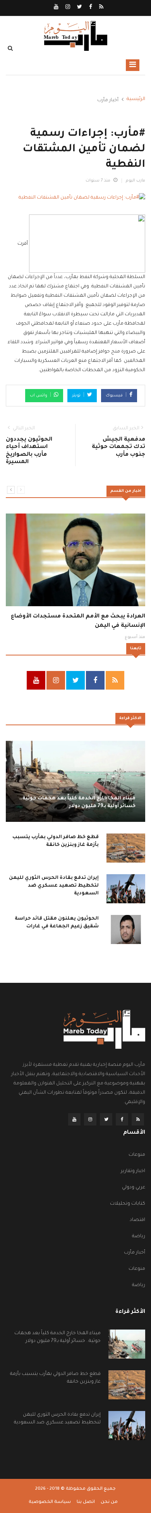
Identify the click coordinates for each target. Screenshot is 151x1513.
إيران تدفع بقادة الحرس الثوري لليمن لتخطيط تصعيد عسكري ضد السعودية (54, 885)
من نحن (109, 1502)
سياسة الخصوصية (50, 1502)
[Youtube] (56, 7)
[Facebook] (90, 7)
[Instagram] (67, 7)
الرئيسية (136, 99)
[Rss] (100, 7)
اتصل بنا (86, 1502)
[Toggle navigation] (132, 65)
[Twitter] (79, 7)
